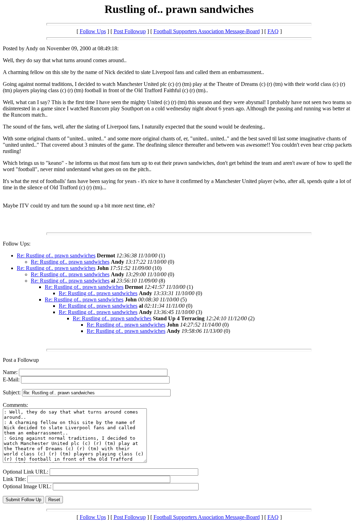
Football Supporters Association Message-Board (206, 31)
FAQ (273, 31)
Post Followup (130, 31)
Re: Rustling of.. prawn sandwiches (56, 255)
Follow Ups (93, 31)
